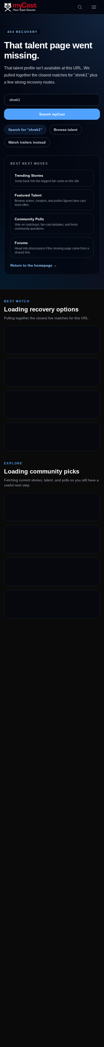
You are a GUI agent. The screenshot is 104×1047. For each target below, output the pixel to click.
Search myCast (52, 114)
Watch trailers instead (27, 142)
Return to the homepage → (33, 265)
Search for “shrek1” (25, 130)
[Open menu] (94, 7)
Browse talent (65, 130)
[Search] (80, 7)
